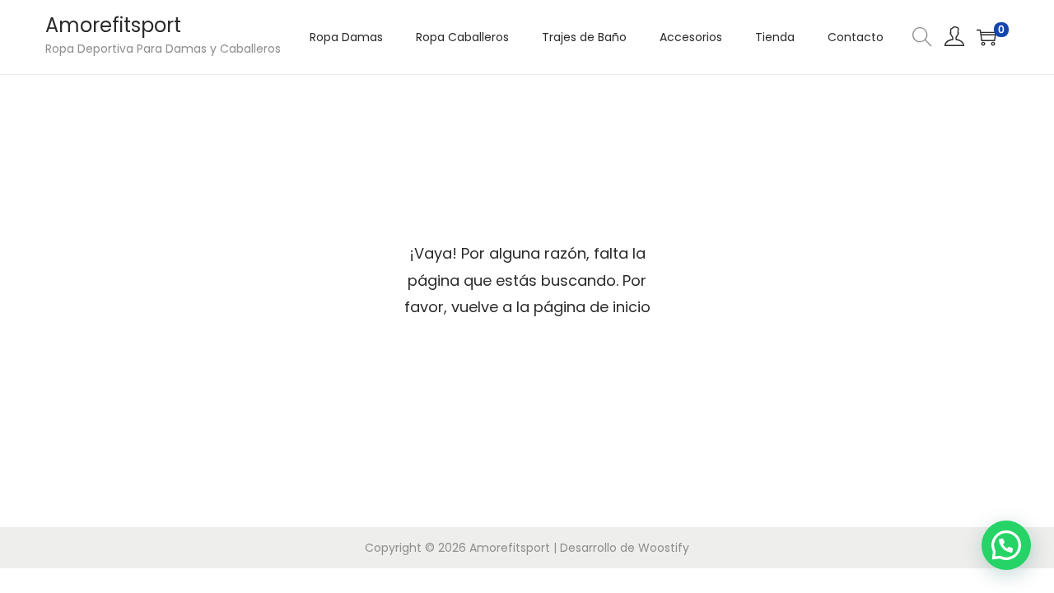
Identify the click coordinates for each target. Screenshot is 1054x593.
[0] (986, 37)
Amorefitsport (113, 25)
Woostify (663, 547)
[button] (1006, 545)
